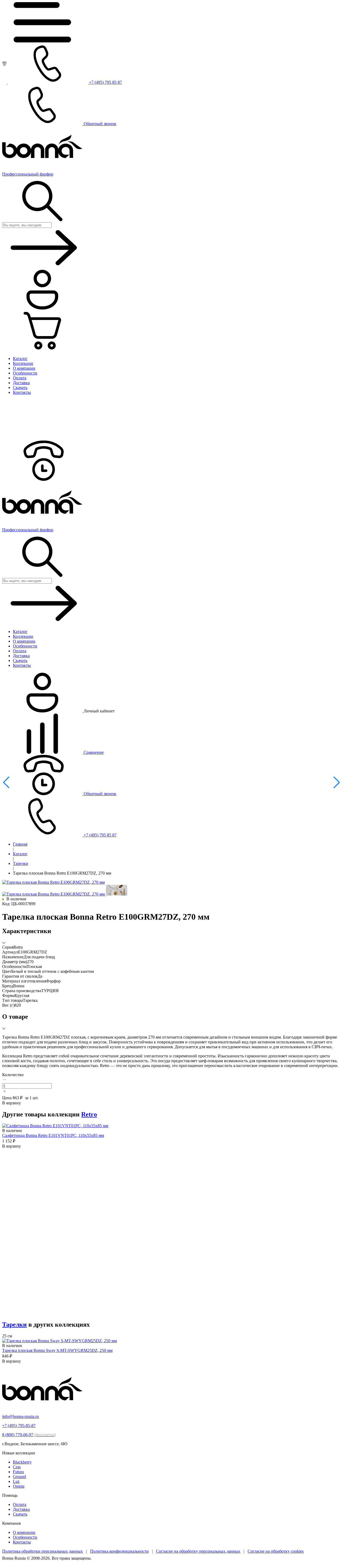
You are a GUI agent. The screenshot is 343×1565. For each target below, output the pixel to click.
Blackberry (22, 1462)
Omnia (18, 1486)
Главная (20, 844)
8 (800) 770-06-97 (29, 1434)
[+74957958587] (42, 479)
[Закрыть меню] (42, 438)
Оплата (19, 1504)
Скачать (20, 1514)
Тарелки (20, 863)
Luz (16, 1481)
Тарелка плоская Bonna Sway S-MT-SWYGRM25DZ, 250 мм (57, 1350)
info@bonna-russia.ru (20, 1416)
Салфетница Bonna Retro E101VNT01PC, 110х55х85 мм (53, 1135)
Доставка (21, 1509)
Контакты (22, 1542)
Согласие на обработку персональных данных (198, 1551)
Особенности (25, 1537)
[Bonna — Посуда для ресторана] (42, 1407)
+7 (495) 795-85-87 (19, 1425)
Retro (89, 1114)
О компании (24, 1532)
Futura (18, 1471)
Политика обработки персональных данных (42, 1551)
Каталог (20, 853)
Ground (19, 1476)
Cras (17, 1467)
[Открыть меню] (42, 41)
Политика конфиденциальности (119, 1551)
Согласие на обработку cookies (276, 1551)
